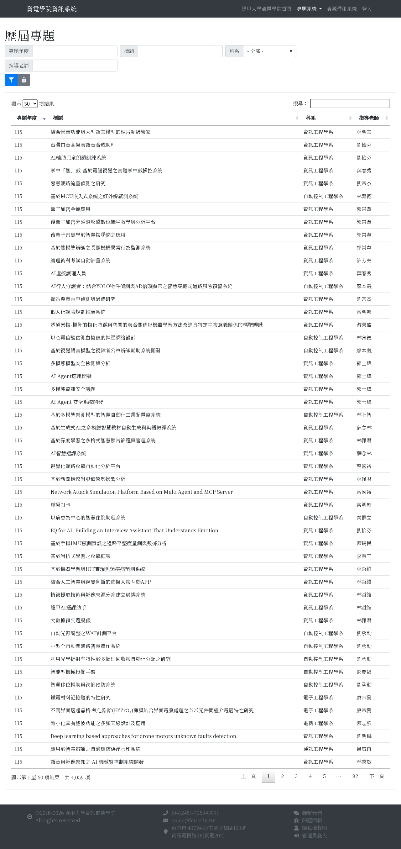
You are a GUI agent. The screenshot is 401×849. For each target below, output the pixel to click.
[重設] (24, 80)
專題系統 (307, 8)
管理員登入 (314, 835)
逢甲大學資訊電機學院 (90, 812)
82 (355, 776)
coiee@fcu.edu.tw (193, 820)
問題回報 (312, 820)
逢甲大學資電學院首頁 (267, 8)
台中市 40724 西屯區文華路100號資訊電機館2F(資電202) (208, 831)
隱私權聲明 (314, 827)
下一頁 (376, 776)
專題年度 (27, 117)
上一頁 (248, 776)
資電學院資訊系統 (52, 8)
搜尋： (300, 103)
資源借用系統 (342, 8)
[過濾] (11, 80)
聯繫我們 (312, 812)
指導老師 (369, 117)
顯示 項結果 (32, 103)
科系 (311, 117)
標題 (58, 117)
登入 (367, 8)
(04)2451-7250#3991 (195, 812)
